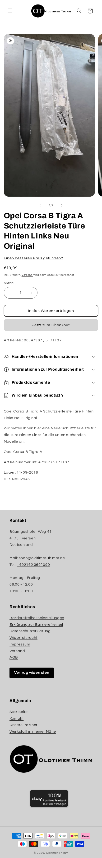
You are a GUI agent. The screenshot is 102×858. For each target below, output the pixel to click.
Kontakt (16, 718)
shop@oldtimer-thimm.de (42, 558)
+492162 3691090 (33, 565)
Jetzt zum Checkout (51, 325)
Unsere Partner (23, 725)
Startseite (18, 712)
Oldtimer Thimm (57, 853)
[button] (10, 10)
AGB (13, 657)
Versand (27, 275)
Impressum (19, 644)
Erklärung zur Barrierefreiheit (36, 624)
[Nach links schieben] (40, 205)
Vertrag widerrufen (31, 672)
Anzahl (9, 283)
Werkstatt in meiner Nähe (32, 731)
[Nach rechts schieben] (61, 205)
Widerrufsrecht (23, 638)
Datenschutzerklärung (30, 631)
